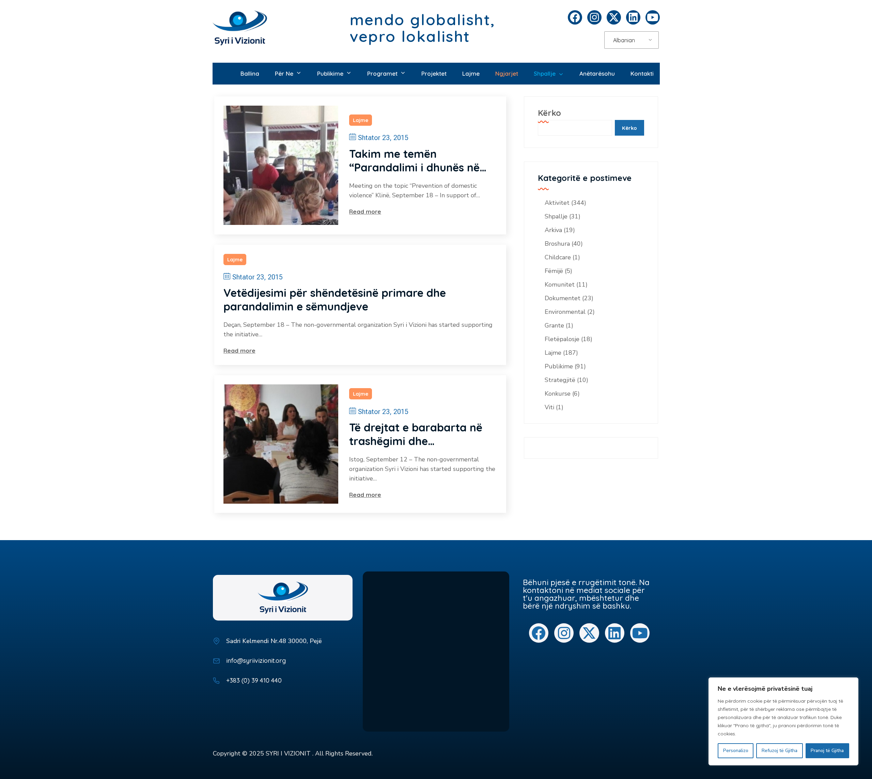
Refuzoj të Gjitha (779, 750)
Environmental (565, 312)
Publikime (559, 366)
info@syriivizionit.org (256, 661)
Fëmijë (554, 271)
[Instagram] (594, 17)
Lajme (360, 120)
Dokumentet (562, 298)
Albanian (624, 40)
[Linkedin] (633, 17)
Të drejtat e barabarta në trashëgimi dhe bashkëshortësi (415, 434)
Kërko (549, 113)
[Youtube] (652, 17)
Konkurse (558, 394)
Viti (549, 407)
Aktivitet (557, 203)
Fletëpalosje (562, 339)
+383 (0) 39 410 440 (254, 680)
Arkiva (553, 230)
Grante (554, 325)
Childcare (558, 257)
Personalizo (735, 750)
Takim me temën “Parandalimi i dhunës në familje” (414, 160)
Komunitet (560, 284)
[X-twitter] (614, 17)
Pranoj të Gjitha (827, 750)
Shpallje (556, 216)
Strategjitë (560, 380)
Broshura (557, 244)
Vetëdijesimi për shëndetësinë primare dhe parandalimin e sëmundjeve (334, 299)
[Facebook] (575, 17)
